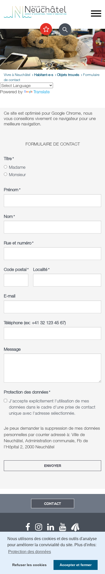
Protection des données (27, 392)
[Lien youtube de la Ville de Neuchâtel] (60, 528)
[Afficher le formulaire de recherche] (65, 29)
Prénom (12, 189)
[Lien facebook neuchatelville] (27, 528)
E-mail (9, 295)
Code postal (16, 269)
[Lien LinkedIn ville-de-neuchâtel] (48, 528)
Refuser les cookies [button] (29, 565)
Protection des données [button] (29, 552)
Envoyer (52, 465)
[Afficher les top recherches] (46, 29)
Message (12, 349)
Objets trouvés (68, 74)
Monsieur (17, 174)
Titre (9, 158)
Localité (41, 269)
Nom (9, 216)
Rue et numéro (18, 242)
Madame (17, 167)
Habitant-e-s (43, 74)
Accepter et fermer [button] (75, 565)
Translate (41, 91)
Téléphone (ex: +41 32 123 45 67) (35, 322)
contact (52, 504)
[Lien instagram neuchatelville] (36, 528)
